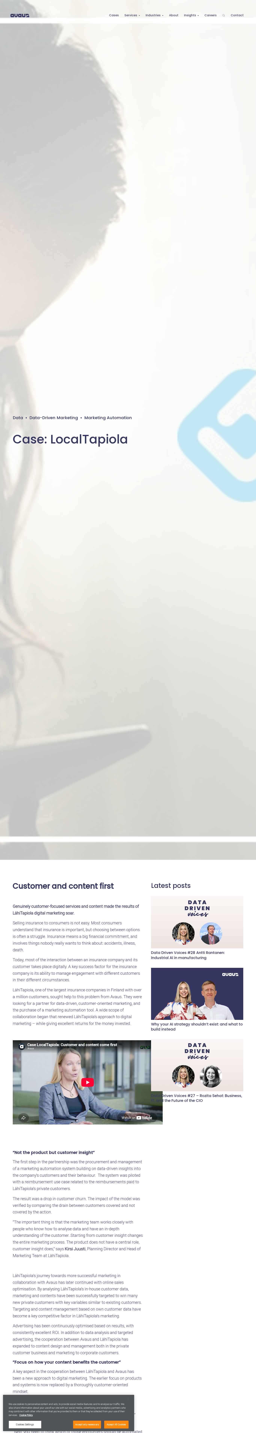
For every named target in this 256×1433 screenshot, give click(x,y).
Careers (210, 15)
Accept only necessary (87, 1424)
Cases (114, 15)
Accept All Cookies (116, 1424)
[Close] (128, 1399)
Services (130, 15)
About (173, 15)
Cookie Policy (26, 1415)
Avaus (19, 15)
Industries (153, 15)
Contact (237, 15)
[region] (68, 1413)
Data (18, 418)
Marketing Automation (108, 418)
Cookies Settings (25, 1424)
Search (223, 15)
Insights (190, 15)
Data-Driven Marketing (53, 418)
